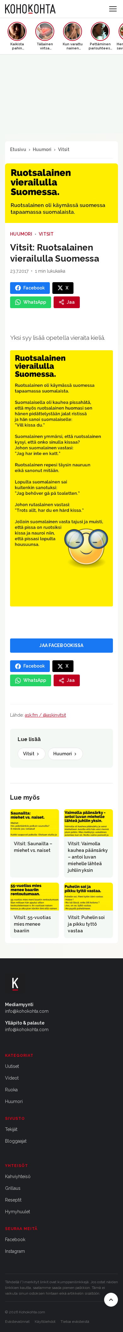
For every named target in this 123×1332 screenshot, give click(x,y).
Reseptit (13, 1199)
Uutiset (12, 1066)
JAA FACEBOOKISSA (61, 645)
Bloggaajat (15, 1141)
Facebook (15, 1239)
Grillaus (12, 1188)
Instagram (15, 1251)
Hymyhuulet (17, 1211)
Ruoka (11, 1089)
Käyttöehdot (45, 1321)
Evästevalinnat (17, 1321)
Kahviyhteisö (18, 1176)
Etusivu (18, 149)
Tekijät (11, 1129)
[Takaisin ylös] (111, 1300)
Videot (12, 1078)
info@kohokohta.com (27, 1011)
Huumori (42, 149)
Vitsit (63, 149)
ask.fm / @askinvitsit (45, 715)
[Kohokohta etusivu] (30, 9)
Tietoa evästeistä (75, 1321)
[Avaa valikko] (113, 9)
